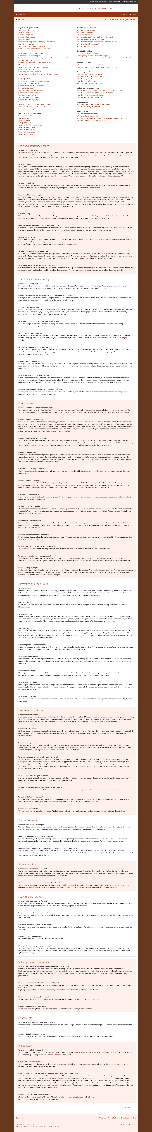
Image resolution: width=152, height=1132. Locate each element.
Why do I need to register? (27, 30)
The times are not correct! (27, 60)
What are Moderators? (85, 32)
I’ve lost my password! (26, 44)
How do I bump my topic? (27, 109)
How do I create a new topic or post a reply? (34, 81)
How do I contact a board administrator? (91, 120)
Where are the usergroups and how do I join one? (95, 37)
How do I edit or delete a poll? (29, 93)
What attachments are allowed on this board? (93, 104)
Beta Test (125, 1)
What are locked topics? (27, 132)
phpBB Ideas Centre (116, 1064)
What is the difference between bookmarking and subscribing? (99, 90)
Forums (133, 1)
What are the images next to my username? (34, 67)
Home (110, 1)
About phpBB (55, 1055)
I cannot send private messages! (89, 53)
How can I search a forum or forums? (90, 74)
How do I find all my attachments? (89, 107)
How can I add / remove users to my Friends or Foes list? (97, 67)
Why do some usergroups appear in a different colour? (97, 42)
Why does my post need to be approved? (33, 106)
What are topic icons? (26, 134)
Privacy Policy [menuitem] (112, 1118)
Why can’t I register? (25, 35)
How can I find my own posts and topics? (91, 83)
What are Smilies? (24, 120)
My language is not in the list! (28, 65)
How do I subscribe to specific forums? (91, 95)
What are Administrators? (86, 30)
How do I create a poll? (26, 88)
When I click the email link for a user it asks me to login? (38, 74)
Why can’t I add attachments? (28, 97)
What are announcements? (28, 127)
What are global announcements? (30, 125)
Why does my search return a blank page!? (92, 79)
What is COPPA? (24, 32)
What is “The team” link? (85, 46)
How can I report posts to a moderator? (32, 102)
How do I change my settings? (29, 56)
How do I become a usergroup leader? (91, 39)
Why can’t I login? (24, 39)
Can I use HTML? (24, 118)
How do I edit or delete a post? (29, 83)
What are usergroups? (85, 35)
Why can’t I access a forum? (28, 95)
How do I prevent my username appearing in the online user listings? (43, 58)
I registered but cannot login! (28, 37)
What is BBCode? (24, 116)
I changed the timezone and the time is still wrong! (36, 62)
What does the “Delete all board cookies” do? (34, 49)
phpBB (126, 338)
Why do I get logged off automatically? (31, 46)
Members (117, 1)
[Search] (134, 8)
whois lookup (56, 1078)
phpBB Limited (79, 1052)
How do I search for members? (88, 81)
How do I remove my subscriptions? (90, 97)
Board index (20, 19)
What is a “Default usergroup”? (88, 44)
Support (101, 8)
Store (81, 8)
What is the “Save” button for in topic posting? (34, 104)
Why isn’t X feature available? (87, 116)
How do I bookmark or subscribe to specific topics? (95, 93)
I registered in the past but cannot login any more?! (36, 42)
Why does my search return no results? (91, 76)
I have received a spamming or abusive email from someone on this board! (104, 58)
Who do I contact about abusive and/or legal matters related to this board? (104, 118)
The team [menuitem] (102, 1118)
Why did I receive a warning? (28, 100)
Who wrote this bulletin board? (88, 114)
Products (91, 8)
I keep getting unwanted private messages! (92, 56)
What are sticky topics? (26, 130)
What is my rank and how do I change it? (32, 72)
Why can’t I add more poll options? (30, 90)
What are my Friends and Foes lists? (90, 65)
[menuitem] (133, 14)
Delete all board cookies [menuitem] (127, 1118)
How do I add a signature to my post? (31, 86)
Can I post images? (25, 123)
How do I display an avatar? (28, 69)
